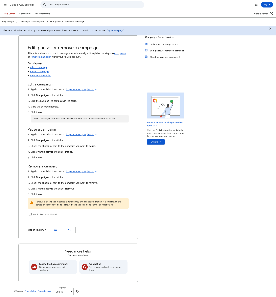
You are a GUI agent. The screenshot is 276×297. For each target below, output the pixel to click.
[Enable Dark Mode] (77, 291)
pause (123, 53)
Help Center (9, 14)
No (69, 230)
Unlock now (156, 142)
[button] (5, 4)
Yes (55, 230)
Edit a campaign (38, 67)
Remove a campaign (40, 75)
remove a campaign (41, 56)
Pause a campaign (39, 71)
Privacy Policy (30, 291)
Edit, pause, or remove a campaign (167, 50)
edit (116, 53)
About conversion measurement (165, 57)
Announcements (42, 14)
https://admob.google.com (80, 89)
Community (24, 14)
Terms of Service (44, 291)
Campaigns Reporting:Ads (159, 37)
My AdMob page (115, 30)
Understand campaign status (164, 44)
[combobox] (96, 4)
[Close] (270, 29)
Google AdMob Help (22, 4)
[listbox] (64, 291)
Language (62, 288)
